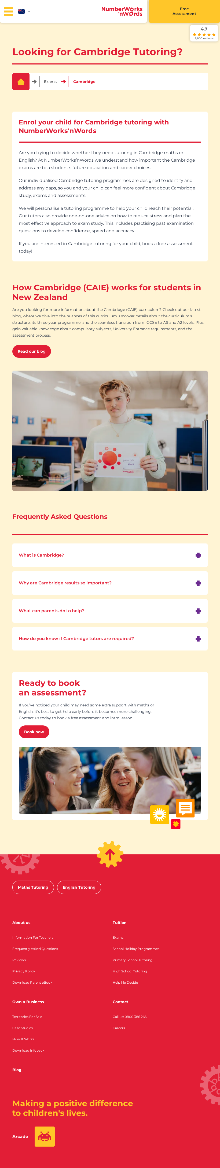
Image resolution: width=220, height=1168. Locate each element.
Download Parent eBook (32, 982)
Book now (34, 731)
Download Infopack (28, 1050)
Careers (119, 1028)
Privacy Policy (23, 971)
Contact (120, 1001)
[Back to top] (110, 854)
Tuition (120, 922)
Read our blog (32, 351)
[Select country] (24, 11)
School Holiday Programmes (136, 949)
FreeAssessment (184, 11)
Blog (16, 1069)
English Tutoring (79, 887)
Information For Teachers (32, 937)
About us (21, 922)
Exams (50, 81)
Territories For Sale (27, 1017)
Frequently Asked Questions (35, 949)
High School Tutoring (130, 971)
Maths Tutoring (33, 887)
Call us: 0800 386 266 (129, 1017)
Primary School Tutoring (132, 960)
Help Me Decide (125, 982)
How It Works (23, 1039)
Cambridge (84, 81)
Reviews (19, 960)
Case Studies (22, 1028)
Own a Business (28, 1001)
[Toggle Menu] (8, 11)
